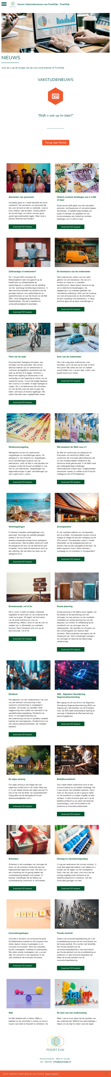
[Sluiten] (106, 1074)
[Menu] (4, 4)
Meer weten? (52, 1073)
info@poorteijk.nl (62, 1061)
